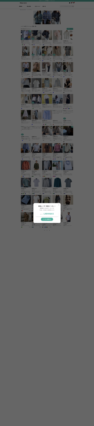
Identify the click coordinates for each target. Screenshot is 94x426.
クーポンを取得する (47, 219)
